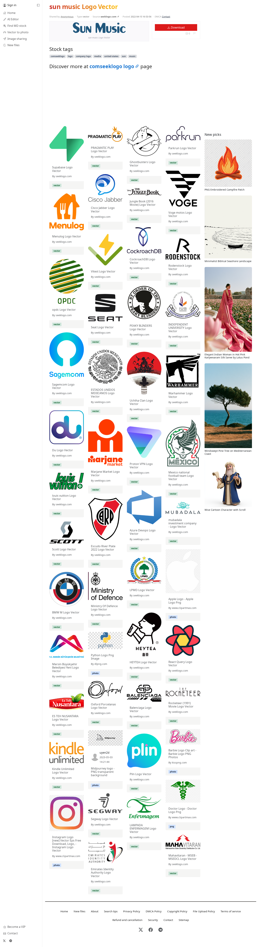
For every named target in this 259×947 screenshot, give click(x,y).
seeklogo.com (108, 16)
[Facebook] (151, 930)
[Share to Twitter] (109, 29)
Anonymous (67, 16)
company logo (83, 56)
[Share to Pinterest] (122, 29)
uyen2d (104, 753)
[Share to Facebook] (116, 29)
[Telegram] (10, 940)
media (97, 56)
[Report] (194, 33)
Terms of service (231, 911)
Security (153, 920)
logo (70, 56)
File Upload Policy (204, 911)
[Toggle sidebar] (38, 5)
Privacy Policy (131, 911)
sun (124, 56)
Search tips (111, 911)
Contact (166, 16)
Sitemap (184, 920)
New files (79, 911)
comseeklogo (57, 56)
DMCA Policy (154, 911)
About (94, 911)
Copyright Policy (177, 911)
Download (177, 27)
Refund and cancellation (127, 920)
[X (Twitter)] (4, 940)
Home (64, 911)
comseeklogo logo (112, 66)
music (132, 56)
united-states (111, 56)
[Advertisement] (124, 98)
